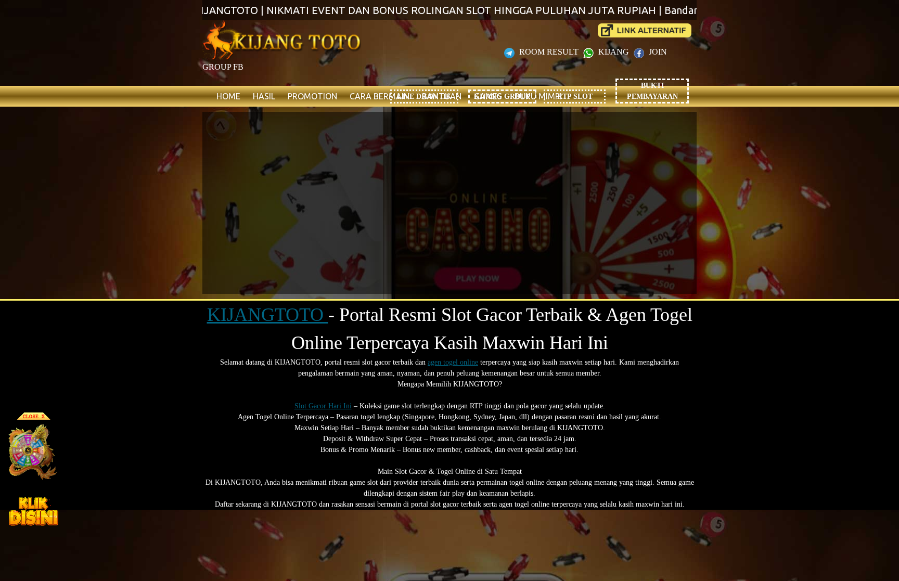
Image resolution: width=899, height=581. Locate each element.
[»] (644, 30)
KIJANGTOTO (267, 314)
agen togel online (453, 362)
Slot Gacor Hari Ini (323, 406)
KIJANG (613, 51)
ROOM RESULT (549, 51)
